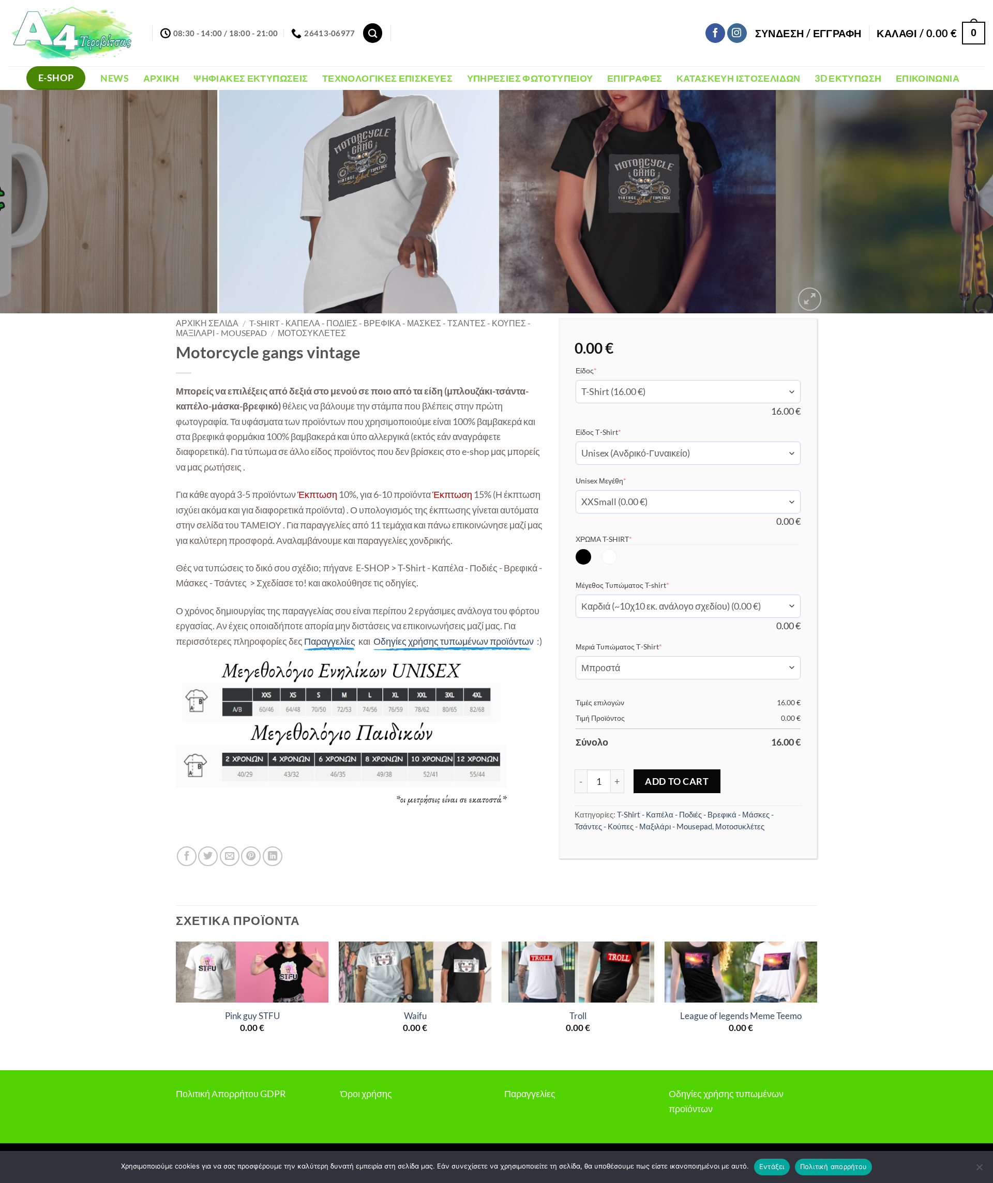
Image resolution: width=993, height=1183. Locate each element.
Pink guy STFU (252, 1016)
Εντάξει (772, 1166)
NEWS (114, 78)
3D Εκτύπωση (848, 78)
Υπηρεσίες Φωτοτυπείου (530, 78)
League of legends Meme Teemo (741, 1016)
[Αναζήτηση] (372, 32)
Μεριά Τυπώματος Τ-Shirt (635, 646)
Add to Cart (677, 781)
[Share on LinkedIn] (272, 856)
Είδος (602, 370)
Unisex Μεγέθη (617, 480)
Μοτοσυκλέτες (312, 333)
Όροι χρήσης (366, 1093)
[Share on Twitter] (208, 856)
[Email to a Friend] (229, 856)
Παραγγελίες (529, 1093)
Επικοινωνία (927, 78)
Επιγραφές (634, 78)
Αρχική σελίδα (207, 323)
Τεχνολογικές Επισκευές (387, 78)
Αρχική (161, 78)
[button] (808, 33)
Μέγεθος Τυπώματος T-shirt (638, 584)
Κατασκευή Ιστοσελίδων (738, 78)
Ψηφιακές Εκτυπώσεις (250, 78)
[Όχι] (979, 1170)
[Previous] (33, 201)
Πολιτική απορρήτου (833, 1166)
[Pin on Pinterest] (251, 856)
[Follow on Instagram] (737, 33)
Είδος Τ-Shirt (614, 431)
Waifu (415, 1016)
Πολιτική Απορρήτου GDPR (231, 1093)
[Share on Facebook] (187, 856)
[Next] (960, 201)
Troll (577, 1016)
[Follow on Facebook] (715, 33)
